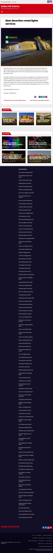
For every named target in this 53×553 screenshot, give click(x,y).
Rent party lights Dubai (24, 508)
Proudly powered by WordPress (7, 542)
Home (34, 535)
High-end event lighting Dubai (26, 391)
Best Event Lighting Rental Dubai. (45, 546)
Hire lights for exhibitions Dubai (26, 469)
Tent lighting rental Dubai (24, 268)
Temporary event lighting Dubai (26, 416)
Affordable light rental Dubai (25, 235)
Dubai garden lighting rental (25, 363)
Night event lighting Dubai (25, 407)
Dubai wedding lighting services (26, 219)
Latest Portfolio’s (49, 540)
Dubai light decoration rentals (25, 282)
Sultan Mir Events (10, 6)
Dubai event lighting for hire (25, 500)
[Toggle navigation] (50, 12)
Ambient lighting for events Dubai (26, 514)
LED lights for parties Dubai (25, 399)
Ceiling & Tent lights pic (47, 535)
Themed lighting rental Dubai (25, 304)
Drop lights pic (49, 538)
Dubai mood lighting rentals (25, 511)
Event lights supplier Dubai (25, 424)
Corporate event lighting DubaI (26, 213)
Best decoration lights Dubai (25, 232)
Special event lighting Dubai (25, 301)
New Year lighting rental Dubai (26, 291)
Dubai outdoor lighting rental (25, 249)
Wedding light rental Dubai (25, 183)
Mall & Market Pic (42, 538)
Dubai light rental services (25, 271)
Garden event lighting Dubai (25, 225)
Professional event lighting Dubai (26, 238)
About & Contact (41, 543)
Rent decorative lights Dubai (25, 200)
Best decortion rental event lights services (15, 100)
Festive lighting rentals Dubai (25, 203)
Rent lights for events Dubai (25, 360)
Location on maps (48, 543)
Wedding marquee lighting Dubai (26, 430)
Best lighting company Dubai (25, 388)
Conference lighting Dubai (25, 255)
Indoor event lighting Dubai (25, 329)
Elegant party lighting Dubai (25, 427)
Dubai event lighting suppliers (26, 337)
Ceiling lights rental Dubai (25, 265)
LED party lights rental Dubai (25, 222)
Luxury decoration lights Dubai (26, 228)
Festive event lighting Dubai (25, 285)
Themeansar (3, 543)
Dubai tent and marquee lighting (26, 492)
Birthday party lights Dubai (25, 210)
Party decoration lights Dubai (25, 186)
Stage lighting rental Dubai (25, 258)
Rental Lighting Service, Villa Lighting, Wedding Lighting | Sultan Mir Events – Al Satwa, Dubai (39, 159)
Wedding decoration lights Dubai (26, 298)
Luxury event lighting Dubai (25, 317)
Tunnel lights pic (41, 540)
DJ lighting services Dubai (25, 380)
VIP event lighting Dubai (24, 354)
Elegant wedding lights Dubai (26, 340)
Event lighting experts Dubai (25, 517)
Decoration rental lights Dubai (26, 172)
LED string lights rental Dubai (25, 310)
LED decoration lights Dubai (25, 180)
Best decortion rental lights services (39, 100)
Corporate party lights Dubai (25, 307)
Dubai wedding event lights (25, 313)
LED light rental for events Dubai (26, 274)
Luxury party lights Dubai (24, 377)
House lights (6, 155)
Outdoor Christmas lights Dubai (26, 452)
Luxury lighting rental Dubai (25, 489)
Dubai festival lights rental (25, 343)
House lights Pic (39, 535)
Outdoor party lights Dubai (25, 346)
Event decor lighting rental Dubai (26, 192)
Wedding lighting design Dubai (26, 370)
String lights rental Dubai (24, 477)
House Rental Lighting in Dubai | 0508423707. (12, 157)
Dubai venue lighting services (26, 246)
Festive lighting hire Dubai (25, 410)
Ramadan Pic (35, 538)
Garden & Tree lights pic (32, 540)
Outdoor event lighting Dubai (25, 189)
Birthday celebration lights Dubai (26, 459)
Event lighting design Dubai (25, 261)
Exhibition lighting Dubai (24, 252)
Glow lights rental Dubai (24, 366)
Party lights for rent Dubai (25, 413)
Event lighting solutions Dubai (26, 463)
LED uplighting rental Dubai (25, 357)
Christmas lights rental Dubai (25, 206)
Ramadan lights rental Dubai (25, 288)
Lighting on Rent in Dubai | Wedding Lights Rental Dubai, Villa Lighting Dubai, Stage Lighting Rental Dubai (40, 550)
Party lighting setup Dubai (25, 294)
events (30, 155)
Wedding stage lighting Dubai (26, 466)
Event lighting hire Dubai (24, 216)
